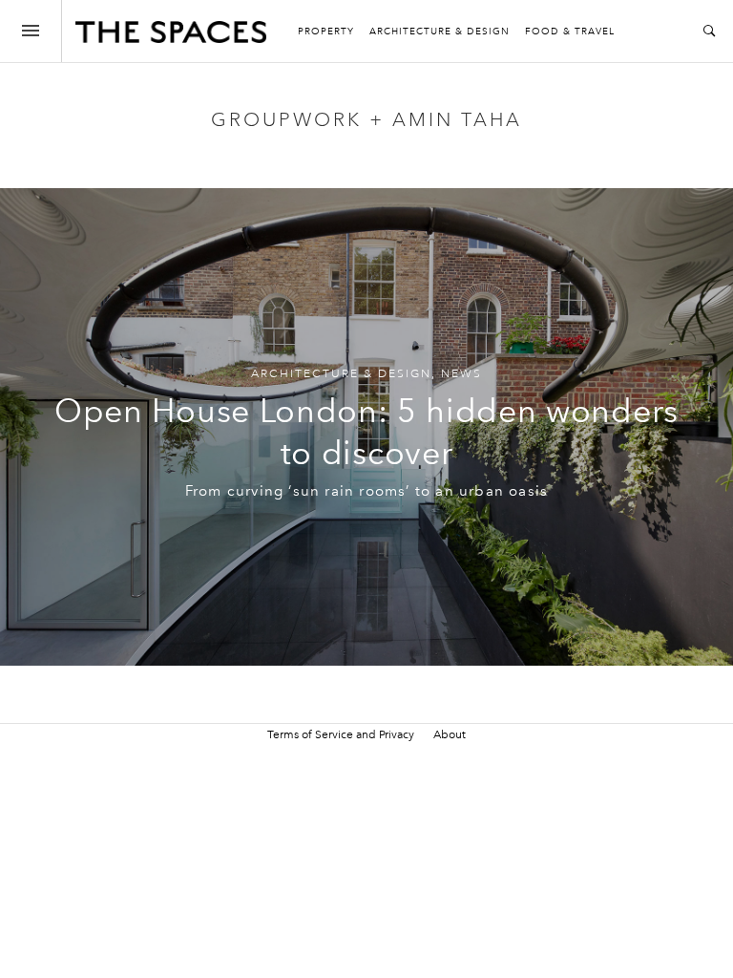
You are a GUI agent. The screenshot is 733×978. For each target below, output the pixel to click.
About (449, 734)
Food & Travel (570, 31)
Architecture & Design (439, 31)
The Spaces (170, 36)
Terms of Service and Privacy (340, 734)
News (461, 374)
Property (326, 31)
